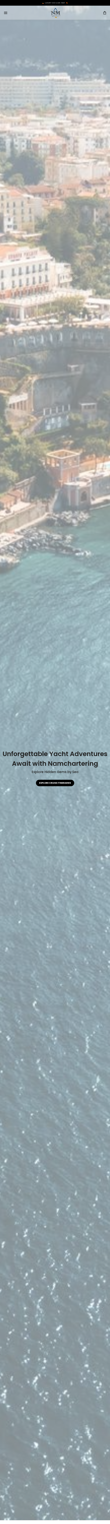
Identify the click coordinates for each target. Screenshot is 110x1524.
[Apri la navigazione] (5, 13)
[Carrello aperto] (104, 12)
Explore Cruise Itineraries (55, 782)
